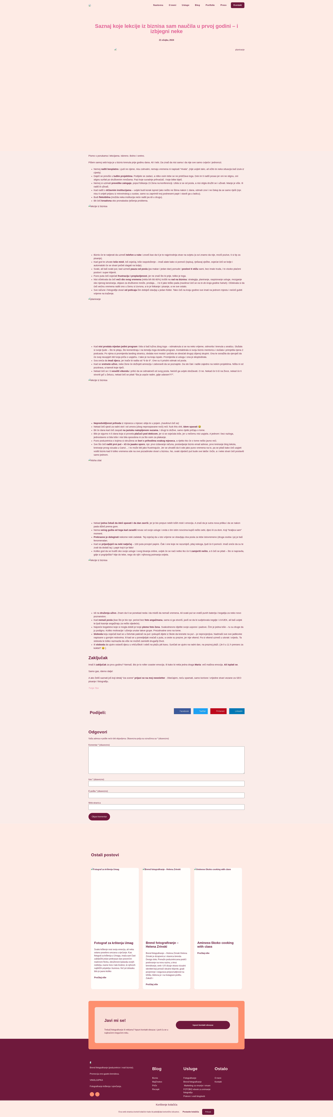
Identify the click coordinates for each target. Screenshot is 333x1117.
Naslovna (158, 5)
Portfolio (210, 5)
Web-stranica (94, 803)
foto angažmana (153, 620)
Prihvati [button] (208, 1112)
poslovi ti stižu (190, 269)
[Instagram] (97, 1094)
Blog (197, 5)
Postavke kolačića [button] (191, 1112)
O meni (172, 5)
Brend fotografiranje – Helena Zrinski (162, 944)
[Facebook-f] (92, 1094)
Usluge (185, 5)
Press (223, 5)
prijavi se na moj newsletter (150, 678)
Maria (198, 664)
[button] (182, 711)
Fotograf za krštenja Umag (113, 943)
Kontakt (237, 5)
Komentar (99, 745)
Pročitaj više (100, 977)
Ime (96, 779)
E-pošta (98, 791)
